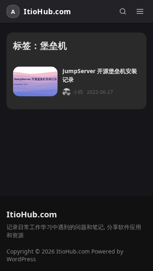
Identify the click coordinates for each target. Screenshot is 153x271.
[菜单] (139, 11)
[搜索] (122, 11)
